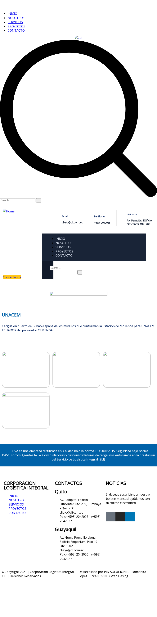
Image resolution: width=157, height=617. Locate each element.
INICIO (12, 13)
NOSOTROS (16, 18)
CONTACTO (16, 30)
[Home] (9, 211)
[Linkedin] (130, 516)
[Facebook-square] (110, 516)
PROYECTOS (16, 26)
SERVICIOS (15, 22)
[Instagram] (120, 516)
